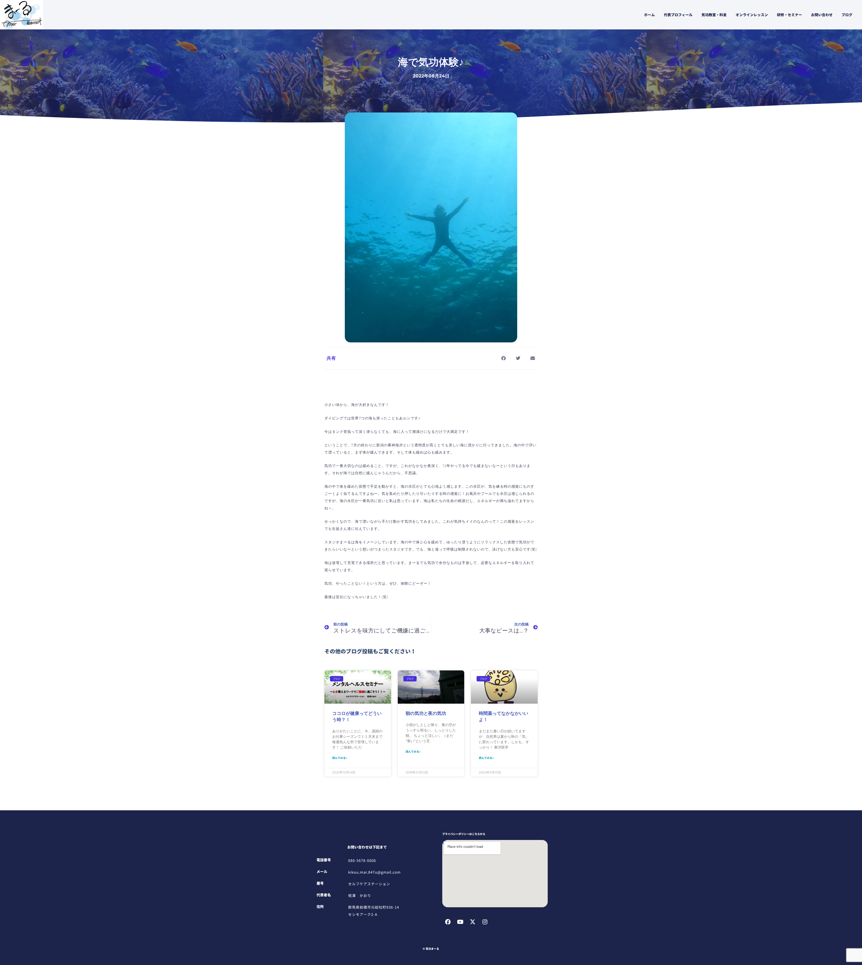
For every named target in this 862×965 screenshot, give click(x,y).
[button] (503, 358)
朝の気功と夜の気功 (426, 713)
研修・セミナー (789, 14)
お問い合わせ (822, 14)
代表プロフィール (678, 14)
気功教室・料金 (714, 14)
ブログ (847, 14)
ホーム (649, 14)
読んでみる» (339, 758)
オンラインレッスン (752, 14)
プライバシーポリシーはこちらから (463, 834)
